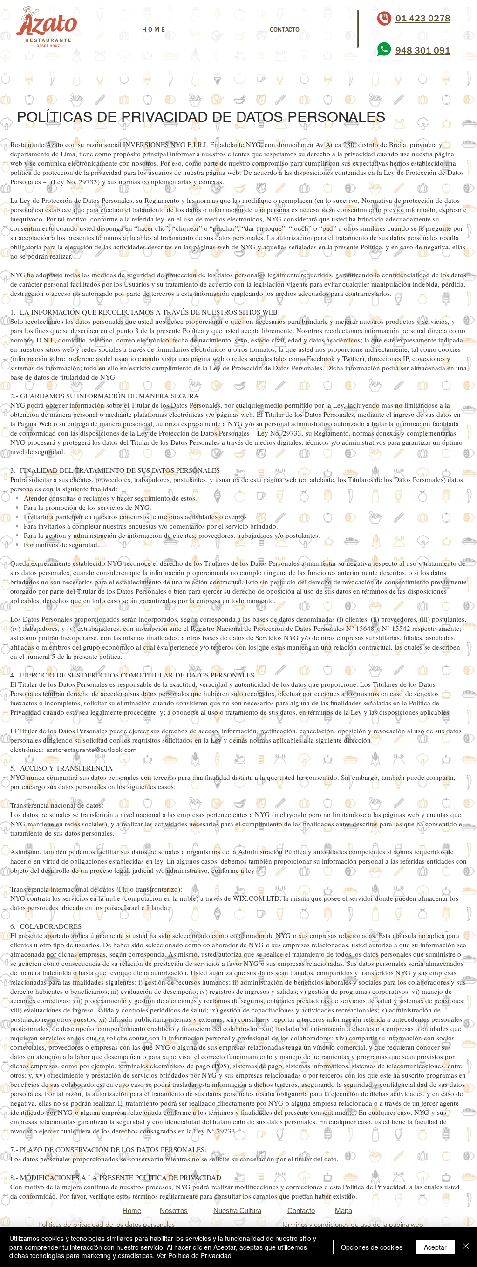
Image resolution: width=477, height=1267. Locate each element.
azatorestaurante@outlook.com (91, 749)
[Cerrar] (465, 1247)
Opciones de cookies (371, 1247)
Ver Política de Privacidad (194, 1255)
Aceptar (435, 1247)
